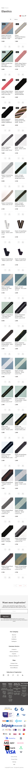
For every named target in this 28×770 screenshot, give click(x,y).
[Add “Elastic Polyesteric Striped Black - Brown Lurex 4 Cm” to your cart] (9, 409)
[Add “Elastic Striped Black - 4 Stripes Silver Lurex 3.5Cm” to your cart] (9, 326)
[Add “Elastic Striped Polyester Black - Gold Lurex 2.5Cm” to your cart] (22, 214)
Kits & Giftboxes (14, 667)
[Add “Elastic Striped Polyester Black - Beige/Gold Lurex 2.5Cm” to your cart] (22, 186)
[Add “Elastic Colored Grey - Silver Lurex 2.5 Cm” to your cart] (9, 186)
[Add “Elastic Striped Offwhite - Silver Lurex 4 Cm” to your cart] (22, 381)
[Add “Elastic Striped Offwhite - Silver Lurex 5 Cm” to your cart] (22, 521)
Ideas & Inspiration (14, 665)
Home (2, 8)
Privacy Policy (14, 759)
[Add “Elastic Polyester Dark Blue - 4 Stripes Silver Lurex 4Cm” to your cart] (9, 465)
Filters (22, 16)
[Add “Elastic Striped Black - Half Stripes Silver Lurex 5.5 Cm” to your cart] (22, 549)
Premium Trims (14, 663)
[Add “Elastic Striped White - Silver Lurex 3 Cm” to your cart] (9, 242)
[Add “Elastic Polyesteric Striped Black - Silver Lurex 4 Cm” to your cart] (22, 326)
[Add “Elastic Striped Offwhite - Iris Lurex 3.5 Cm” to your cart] (22, 298)
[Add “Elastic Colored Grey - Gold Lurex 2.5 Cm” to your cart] (9, 214)
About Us (14, 634)
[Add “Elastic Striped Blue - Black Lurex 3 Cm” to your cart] (22, 270)
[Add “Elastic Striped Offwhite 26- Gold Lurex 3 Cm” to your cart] (9, 298)
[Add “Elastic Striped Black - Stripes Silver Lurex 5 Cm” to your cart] (9, 521)
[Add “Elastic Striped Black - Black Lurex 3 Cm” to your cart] (9, 270)
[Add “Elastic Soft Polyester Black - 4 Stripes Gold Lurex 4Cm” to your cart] (22, 437)
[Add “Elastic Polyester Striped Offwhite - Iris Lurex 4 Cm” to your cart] (9, 381)
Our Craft (14, 637)
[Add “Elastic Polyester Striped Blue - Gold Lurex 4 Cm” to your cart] (22, 353)
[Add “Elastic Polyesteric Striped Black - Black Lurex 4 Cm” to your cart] (22, 409)
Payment (14, 653)
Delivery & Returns (14, 651)
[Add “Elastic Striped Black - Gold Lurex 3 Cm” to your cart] (22, 242)
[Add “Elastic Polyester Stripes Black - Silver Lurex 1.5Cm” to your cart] (9, 158)
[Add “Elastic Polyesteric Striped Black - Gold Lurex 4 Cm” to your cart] (9, 353)
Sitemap (14, 762)
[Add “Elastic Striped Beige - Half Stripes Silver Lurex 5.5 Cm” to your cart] (22, 577)
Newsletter (14, 612)
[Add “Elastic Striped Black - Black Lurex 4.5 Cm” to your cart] (22, 465)
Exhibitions (14, 639)
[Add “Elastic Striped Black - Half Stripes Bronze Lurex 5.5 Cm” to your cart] (9, 577)
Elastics (7, 8)
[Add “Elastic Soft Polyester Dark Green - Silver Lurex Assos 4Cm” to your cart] (9, 437)
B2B (14, 764)
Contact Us (14, 649)
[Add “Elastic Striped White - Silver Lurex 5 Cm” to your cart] (22, 493)
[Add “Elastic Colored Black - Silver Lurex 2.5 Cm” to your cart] (22, 158)
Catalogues (14, 641)
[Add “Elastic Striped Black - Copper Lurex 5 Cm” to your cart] (9, 493)
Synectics (22, 767)
